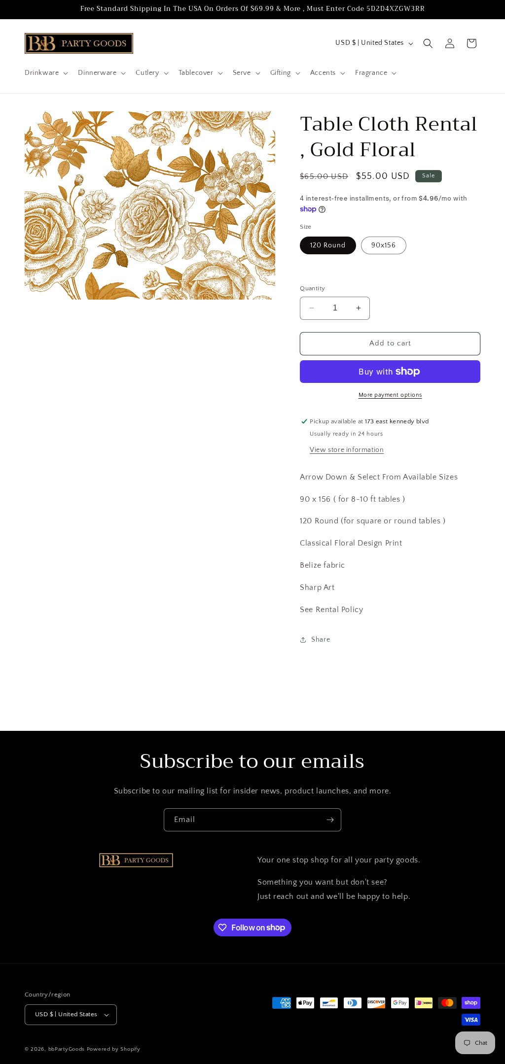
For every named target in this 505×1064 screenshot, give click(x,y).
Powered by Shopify (114, 1049)
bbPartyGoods (66, 1049)
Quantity (312, 288)
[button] (45, 73)
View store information (347, 450)
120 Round (328, 245)
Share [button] (320, 640)
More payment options (390, 395)
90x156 (383, 245)
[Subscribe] (330, 819)
